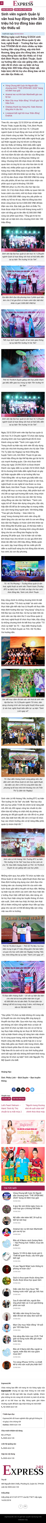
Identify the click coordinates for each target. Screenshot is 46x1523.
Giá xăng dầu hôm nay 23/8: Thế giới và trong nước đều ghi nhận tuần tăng (28, 1338)
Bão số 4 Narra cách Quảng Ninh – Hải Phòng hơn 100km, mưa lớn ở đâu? (28, 1242)
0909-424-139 (13, 1487)
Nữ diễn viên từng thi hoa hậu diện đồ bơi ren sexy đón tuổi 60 (27, 1314)
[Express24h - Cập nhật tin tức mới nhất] (23, 3)
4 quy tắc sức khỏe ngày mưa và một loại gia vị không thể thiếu (27, 1207)
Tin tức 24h (7, 9)
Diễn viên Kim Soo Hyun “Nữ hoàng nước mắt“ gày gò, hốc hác (28, 1290)
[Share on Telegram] (32, 1089)
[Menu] (1, 3)
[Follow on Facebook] (21, 1507)
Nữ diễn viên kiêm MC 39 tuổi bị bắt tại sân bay (27, 1218)
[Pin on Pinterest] (28, 1089)
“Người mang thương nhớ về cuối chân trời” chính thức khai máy (35, 1108)
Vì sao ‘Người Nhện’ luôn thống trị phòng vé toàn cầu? (28, 1267)
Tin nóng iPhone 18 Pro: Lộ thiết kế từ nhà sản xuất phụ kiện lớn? (27, 1363)
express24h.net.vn (11, 1517)
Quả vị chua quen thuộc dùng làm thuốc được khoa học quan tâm (28, 1278)
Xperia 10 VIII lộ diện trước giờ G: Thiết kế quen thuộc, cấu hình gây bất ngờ (28, 1255)
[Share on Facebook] (14, 1089)
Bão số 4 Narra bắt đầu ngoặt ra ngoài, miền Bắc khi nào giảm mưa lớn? (27, 1351)
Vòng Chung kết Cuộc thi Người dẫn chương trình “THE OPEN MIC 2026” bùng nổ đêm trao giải (24, 88)
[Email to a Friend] (23, 1089)
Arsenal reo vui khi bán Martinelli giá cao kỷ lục (27, 1230)
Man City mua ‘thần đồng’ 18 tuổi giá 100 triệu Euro (28, 1326)
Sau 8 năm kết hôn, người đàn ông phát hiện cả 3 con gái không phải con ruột (28, 1303)
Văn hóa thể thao (23, 9)
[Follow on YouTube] (25, 1507)
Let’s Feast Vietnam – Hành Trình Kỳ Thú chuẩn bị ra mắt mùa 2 (11, 1108)
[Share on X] (18, 1089)
